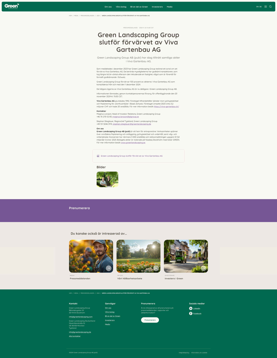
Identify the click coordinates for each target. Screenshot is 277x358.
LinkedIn (196, 308)
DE (260, 7)
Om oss (108, 7)
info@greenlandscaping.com (81, 317)
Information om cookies (199, 352)
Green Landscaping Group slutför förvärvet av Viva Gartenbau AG (132, 156)
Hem (70, 15)
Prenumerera (150, 320)
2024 (98, 15)
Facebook (197, 313)
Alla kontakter (75, 336)
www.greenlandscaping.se (133, 142)
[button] (265, 6)
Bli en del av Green (139, 7)
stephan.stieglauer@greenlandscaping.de (132, 124)
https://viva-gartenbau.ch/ (166, 106)
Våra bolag (121, 7)
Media (169, 7)
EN (257, 7)
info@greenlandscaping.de (80, 332)
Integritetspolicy (184, 352)
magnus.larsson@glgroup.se (125, 116)
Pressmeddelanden (87, 15)
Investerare (157, 7)
